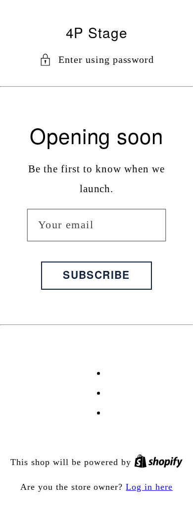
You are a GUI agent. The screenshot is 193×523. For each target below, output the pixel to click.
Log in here (149, 487)
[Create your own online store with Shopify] (158, 462)
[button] (96, 60)
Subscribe (96, 274)
